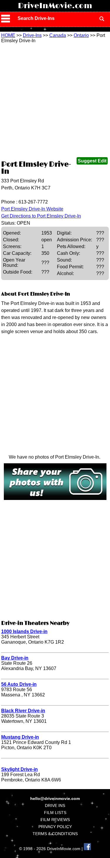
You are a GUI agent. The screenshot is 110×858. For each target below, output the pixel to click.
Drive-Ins (32, 35)
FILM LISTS (55, 812)
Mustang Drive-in (20, 737)
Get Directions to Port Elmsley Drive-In (41, 215)
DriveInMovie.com (55, 6)
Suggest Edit (92, 160)
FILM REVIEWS (55, 819)
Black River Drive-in (23, 710)
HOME (8, 35)
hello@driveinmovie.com (55, 798)
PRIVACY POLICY (55, 826)
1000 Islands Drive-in (24, 631)
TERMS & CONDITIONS (55, 833)
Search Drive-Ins (36, 18)
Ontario (81, 35)
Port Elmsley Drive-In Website (32, 208)
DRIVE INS (55, 805)
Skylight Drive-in (19, 769)
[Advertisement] (55, 101)
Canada (57, 35)
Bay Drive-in (14, 657)
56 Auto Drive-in (19, 684)
